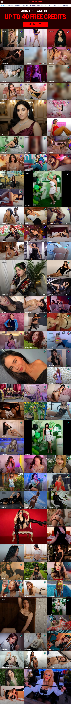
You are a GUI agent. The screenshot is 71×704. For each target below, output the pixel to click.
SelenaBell (3, 81)
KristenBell (51, 383)
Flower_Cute (27, 205)
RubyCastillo (27, 152)
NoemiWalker (4, 596)
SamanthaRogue (52, 170)
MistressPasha (28, 45)
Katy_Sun (50, 525)
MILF (50, 5)
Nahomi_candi (28, 330)
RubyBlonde (27, 454)
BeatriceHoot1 (4, 631)
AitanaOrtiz (3, 436)
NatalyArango (51, 418)
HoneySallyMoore (5, 667)
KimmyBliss (51, 152)
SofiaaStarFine (52, 596)
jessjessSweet (28, 649)
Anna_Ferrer (51, 489)
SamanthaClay (28, 312)
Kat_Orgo (3, 578)
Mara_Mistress (52, 631)
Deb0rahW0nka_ (28, 489)
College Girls (10, 5)
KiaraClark (51, 294)
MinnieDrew (3, 241)
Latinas (54, 5)
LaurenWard (27, 170)
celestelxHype (28, 259)
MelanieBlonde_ (28, 63)
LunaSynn (27, 99)
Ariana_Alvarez (52, 472)
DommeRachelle (52, 507)
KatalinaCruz (3, 152)
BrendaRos (27, 667)
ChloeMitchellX (4, 401)
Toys (38, 5)
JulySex (26, 418)
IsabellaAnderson (5, 99)
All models (3, 5)
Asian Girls (32, 5)
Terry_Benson (52, 259)
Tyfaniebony (3, 223)
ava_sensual (51, 134)
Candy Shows (25, 5)
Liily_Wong (3, 312)
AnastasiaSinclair (52, 223)
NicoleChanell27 (4, 418)
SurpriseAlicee (4, 294)
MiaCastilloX (51, 365)
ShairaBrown (27, 507)
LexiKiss (3, 259)
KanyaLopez (3, 45)
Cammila (27, 578)
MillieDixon (27, 241)
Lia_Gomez (51, 401)
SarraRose (3, 205)
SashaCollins (51, 99)
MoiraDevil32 (51, 649)
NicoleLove (51, 667)
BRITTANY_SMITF (28, 347)
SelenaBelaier (4, 702)
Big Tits (59, 5)
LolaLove (3, 347)
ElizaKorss (3, 170)
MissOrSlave (51, 330)
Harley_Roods (51, 578)
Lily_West (51, 560)
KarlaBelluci (3, 507)
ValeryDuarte (27, 560)
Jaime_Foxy (3, 685)
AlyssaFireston (28, 596)
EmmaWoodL (51, 63)
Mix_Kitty (50, 312)
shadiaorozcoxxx (52, 276)
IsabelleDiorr (4, 187)
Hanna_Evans (51, 614)
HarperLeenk (4, 454)
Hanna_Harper (4, 383)
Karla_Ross (27, 401)
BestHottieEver (28, 223)
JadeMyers (51, 241)
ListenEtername (28, 702)
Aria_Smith (51, 347)
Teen (41, 5)
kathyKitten (3, 330)
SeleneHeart (27, 81)
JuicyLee (3, 489)
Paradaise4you (52, 81)
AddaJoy (3, 134)
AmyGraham (3, 472)
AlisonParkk (3, 543)
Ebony (46, 5)
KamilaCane (3, 560)
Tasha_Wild (51, 45)
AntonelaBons (4, 649)
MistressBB (51, 543)
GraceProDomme (5, 63)
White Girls (65, 5)
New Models (17, 5)
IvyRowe (27, 472)
